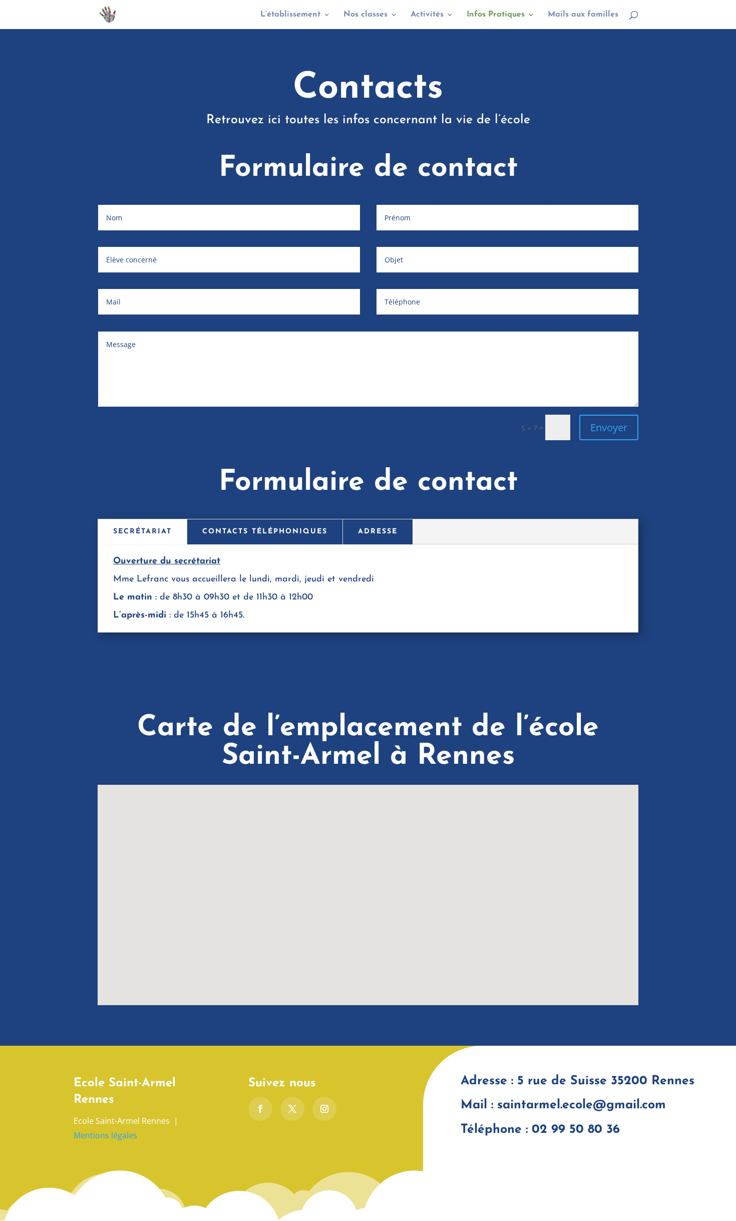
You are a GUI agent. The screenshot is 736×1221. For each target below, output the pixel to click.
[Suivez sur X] (292, 1109)
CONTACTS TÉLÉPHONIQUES (264, 531)
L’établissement (290, 15)
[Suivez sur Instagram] (324, 1109)
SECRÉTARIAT (142, 531)
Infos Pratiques (496, 15)
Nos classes (365, 15)
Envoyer (608, 427)
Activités (427, 15)
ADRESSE (378, 531)
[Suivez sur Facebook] (260, 1109)
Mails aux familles (583, 15)
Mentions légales (105, 1135)
